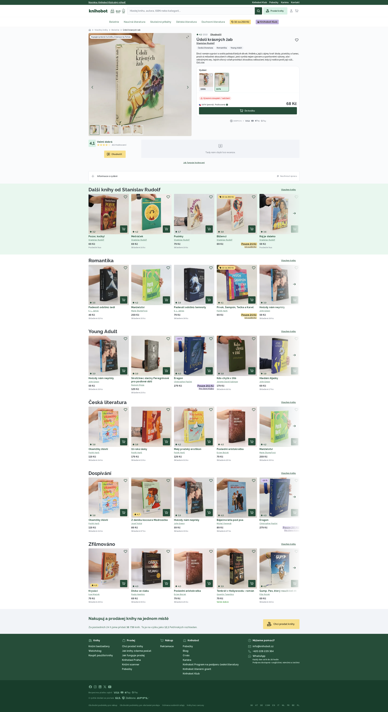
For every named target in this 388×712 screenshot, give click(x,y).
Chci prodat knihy (132, 646)
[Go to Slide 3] (116, 130)
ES (273, 705)
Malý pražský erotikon (187, 449)
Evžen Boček (223, 453)
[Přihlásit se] (291, 11)
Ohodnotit (215, 34)
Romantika (101, 260)
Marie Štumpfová (139, 311)
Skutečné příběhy (160, 21)
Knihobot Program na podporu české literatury (211, 664)
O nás (186, 655)
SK (251, 705)
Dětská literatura (186, 21)
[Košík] (296, 11)
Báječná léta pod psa (230, 520)
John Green (264, 311)
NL (283, 705)
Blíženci (221, 236)
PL (298, 705)
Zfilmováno (102, 544)
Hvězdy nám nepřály (272, 307)
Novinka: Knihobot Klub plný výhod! (107, 2)
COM (267, 705)
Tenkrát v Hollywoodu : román (235, 590)
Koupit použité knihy (101, 655)
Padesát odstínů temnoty (190, 307)
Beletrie (114, 21)
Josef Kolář (136, 523)
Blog (185, 650)
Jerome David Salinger (227, 382)
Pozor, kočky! (97, 236)
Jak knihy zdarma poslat (136, 650)
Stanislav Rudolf (205, 43)
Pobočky (127, 669)
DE (261, 705)
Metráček (137, 236)
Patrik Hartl (222, 311)
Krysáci (93, 590)
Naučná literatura (134, 21)
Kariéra (187, 660)
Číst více (200, 62)
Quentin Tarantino (225, 594)
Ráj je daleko (267, 236)
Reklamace (167, 646)
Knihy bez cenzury (195, 705)
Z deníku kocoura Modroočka (149, 520)
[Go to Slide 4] (127, 130)
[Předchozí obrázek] (92, 87)
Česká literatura (108, 402)
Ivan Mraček (94, 594)
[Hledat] (258, 11)
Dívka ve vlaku (140, 590)
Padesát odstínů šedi (102, 307)
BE (293, 705)
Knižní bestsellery (99, 646)
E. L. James (94, 311)
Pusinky (178, 236)
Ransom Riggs (137, 385)
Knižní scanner (130, 664)
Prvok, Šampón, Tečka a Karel (235, 307)
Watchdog (95, 650)
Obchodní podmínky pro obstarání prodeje (140, 705)
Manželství (137, 307)
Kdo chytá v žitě (226, 378)
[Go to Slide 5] (138, 130)
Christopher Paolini (183, 382)
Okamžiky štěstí (98, 449)
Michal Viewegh (224, 523)
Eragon (178, 378)
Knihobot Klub (191, 673)
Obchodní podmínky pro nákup (103, 705)
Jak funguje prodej (133, 655)
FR (288, 705)
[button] (140, 84)
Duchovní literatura (213, 21)
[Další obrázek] (187, 87)
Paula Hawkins (138, 594)
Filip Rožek (264, 594)
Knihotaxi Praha (131, 660)
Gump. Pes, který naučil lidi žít (277, 590)
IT (278, 705)
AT (256, 705)
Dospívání (100, 473)
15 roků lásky (139, 449)
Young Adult (103, 331)
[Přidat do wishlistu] (296, 40)
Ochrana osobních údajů (173, 705)
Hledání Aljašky (268, 378)
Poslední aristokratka (230, 449)
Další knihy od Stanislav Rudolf (125, 189)
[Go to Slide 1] (94, 130)
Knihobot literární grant (197, 669)
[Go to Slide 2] (105, 130)
